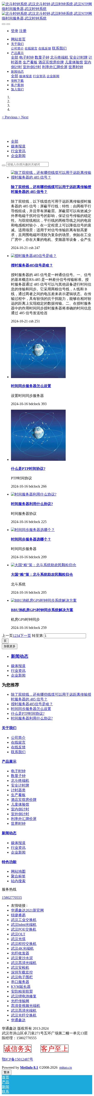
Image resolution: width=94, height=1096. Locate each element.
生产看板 (18, 795)
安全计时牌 (20, 785)
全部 (14, 57)
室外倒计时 (20, 814)
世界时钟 (18, 823)
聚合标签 (18, 876)
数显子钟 (18, 776)
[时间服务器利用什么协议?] (33, 494)
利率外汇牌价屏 (24, 819)
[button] (10, 117)
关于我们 (9, 728)
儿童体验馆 (20, 804)
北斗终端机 (20, 780)
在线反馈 (18, 747)
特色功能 (9, 862)
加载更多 (10, 646)
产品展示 (9, 761)
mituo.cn (65, 1067)
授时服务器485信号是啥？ (32, 704)
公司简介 (18, 738)
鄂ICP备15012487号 (17, 1059)
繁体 (7, 1072)
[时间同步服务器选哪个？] (33, 530)
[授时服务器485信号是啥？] (34, 256)
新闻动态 (9, 833)
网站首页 (18, 39)
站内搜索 (18, 881)
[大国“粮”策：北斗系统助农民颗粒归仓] (43, 565)
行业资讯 (18, 151)
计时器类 (18, 790)
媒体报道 (18, 146)
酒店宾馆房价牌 (24, 800)
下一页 (25, 636)
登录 (14, 31)
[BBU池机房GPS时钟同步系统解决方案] (44, 600)
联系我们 (18, 752)
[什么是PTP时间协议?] (38, 459)
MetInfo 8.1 (29, 1067)
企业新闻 (18, 156)
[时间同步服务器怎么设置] (38, 377)
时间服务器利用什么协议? (32, 718)
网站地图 (18, 871)
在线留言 (18, 742)
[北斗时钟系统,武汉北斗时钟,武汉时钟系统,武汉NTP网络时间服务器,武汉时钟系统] (47, 11)
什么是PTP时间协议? (27, 713)
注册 (22, 31)
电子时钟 (18, 771)
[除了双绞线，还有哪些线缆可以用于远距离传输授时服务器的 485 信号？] (51, 177)
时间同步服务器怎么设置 (31, 709)
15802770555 (12, 897)
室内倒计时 (20, 809)
